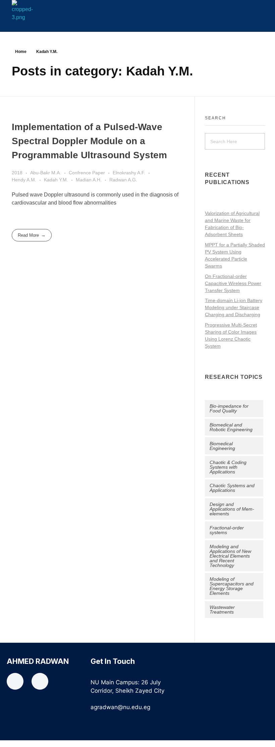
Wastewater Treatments (222, 610)
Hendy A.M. (24, 179)
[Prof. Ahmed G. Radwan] (32, 10)
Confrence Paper (87, 172)
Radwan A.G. (123, 179)
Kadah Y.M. (56, 179)
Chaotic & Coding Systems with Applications (228, 467)
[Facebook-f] (15, 681)
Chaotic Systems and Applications (232, 488)
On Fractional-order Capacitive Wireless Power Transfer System (233, 283)
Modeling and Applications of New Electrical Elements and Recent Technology (230, 556)
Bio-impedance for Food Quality (229, 408)
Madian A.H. (89, 179)
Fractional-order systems (227, 530)
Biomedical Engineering (222, 446)
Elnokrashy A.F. (129, 172)
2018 (17, 172)
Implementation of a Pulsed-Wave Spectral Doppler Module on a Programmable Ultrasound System (89, 141)
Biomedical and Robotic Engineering (231, 427)
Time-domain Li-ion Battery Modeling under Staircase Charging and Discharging (233, 307)
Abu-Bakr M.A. (45, 172)
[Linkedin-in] (40, 681)
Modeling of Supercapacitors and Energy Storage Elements (232, 586)
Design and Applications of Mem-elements (232, 509)
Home (20, 51)
